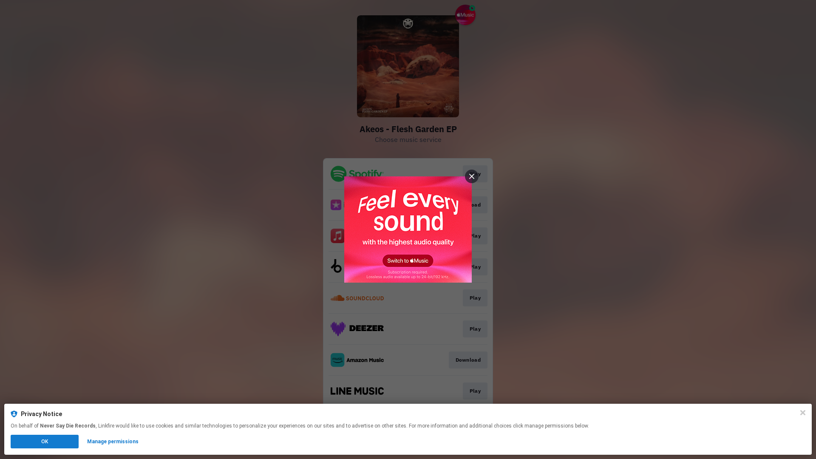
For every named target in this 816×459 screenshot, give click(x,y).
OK (44, 442)
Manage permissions (113, 442)
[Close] (803, 412)
